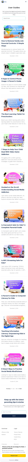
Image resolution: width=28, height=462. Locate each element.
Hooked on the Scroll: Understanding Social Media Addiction (12, 189)
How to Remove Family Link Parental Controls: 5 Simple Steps (12, 43)
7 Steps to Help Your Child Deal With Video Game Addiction (12, 151)
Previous (8, 388)
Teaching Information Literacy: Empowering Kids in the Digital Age (13, 333)
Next (20, 388)
